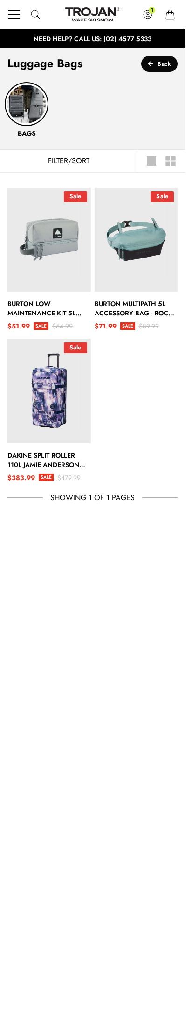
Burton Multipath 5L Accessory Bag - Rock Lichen (133, 308)
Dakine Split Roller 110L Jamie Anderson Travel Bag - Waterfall (47, 460)
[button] (14, 14)
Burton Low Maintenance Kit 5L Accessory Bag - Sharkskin (41, 308)
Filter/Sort (68, 161)
